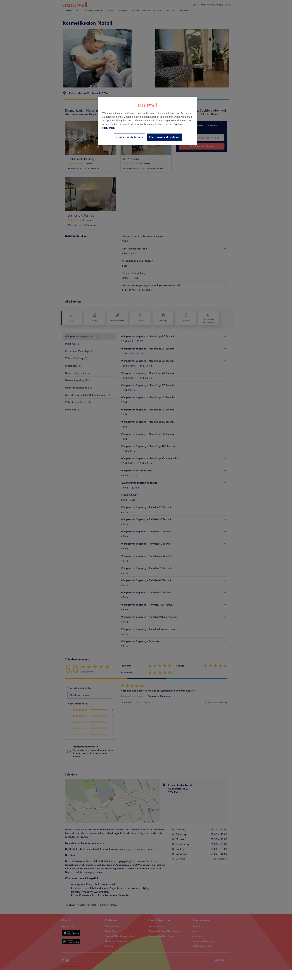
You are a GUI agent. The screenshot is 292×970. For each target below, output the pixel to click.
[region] (147, 121)
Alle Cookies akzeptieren (164, 137)
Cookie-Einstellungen (129, 137)
